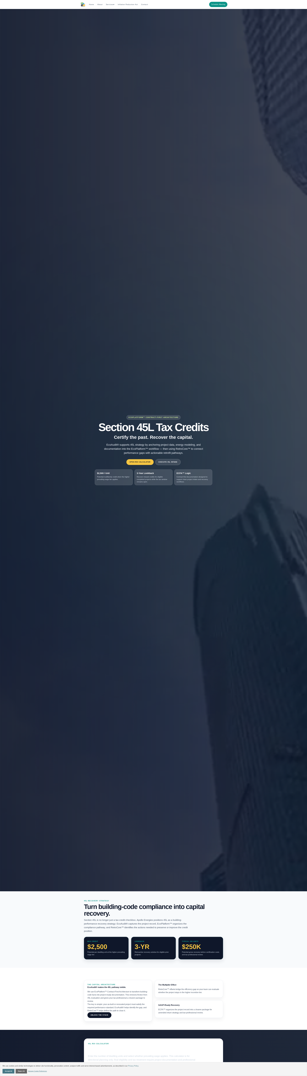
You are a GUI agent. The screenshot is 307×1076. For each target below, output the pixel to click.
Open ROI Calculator (140, 462)
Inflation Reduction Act (128, 4)
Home (91, 4)
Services (110, 4)
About (100, 4)
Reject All (21, 1071)
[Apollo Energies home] (83, 4)
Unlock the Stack (99, 1015)
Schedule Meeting (218, 4)
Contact (144, 4)
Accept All (8, 1071)
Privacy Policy (133, 1066)
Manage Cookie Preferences (37, 1071)
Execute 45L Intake (168, 462)
